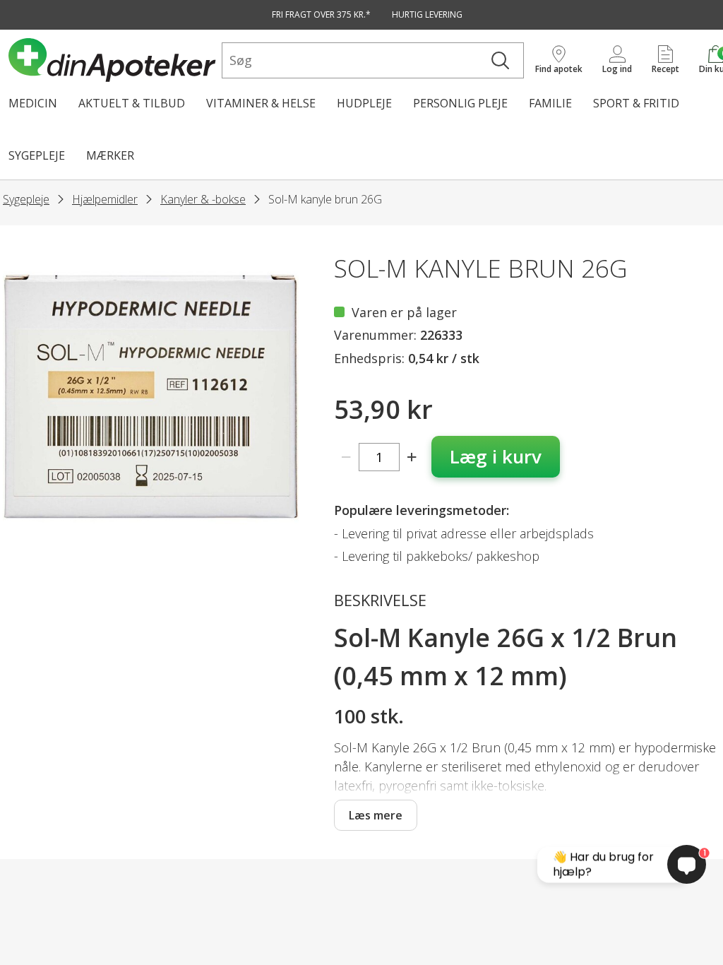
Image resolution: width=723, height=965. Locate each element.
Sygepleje (36, 155)
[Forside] (112, 60)
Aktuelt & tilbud (131, 103)
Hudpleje (364, 103)
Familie (550, 103)
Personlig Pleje (460, 103)
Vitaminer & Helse (261, 103)
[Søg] (500, 60)
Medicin (32, 103)
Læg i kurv (496, 456)
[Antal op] (412, 457)
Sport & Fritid (636, 103)
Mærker (110, 155)
